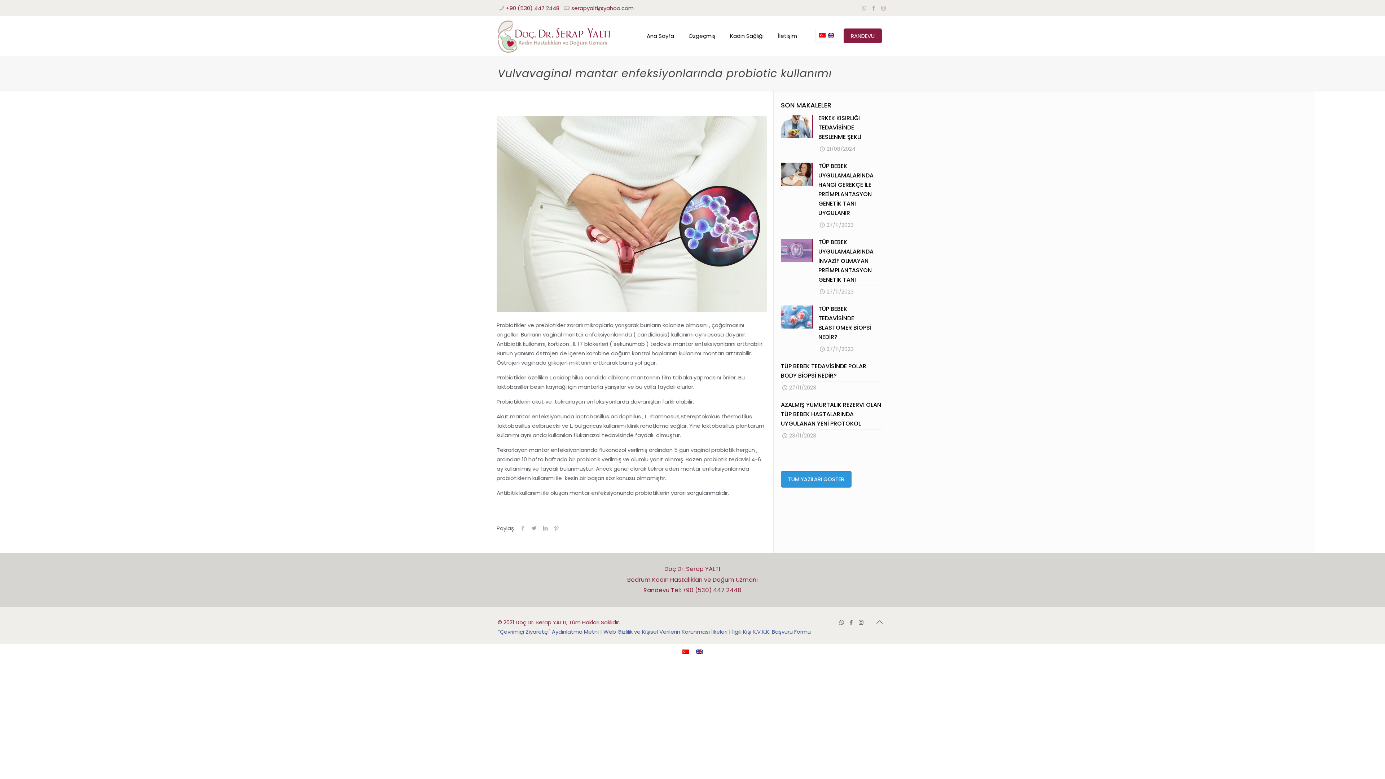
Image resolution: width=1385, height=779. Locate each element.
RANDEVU (863, 36)
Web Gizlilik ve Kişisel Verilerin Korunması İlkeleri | (667, 631)
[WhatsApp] (864, 8)
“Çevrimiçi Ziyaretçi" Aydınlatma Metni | (550, 631)
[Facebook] (874, 8)
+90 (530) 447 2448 (532, 8)
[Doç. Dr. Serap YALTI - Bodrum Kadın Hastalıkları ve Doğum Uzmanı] (554, 36)
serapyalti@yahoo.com (602, 8)
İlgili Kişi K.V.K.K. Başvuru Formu (771, 631)
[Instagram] (883, 8)
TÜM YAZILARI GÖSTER (816, 479)
